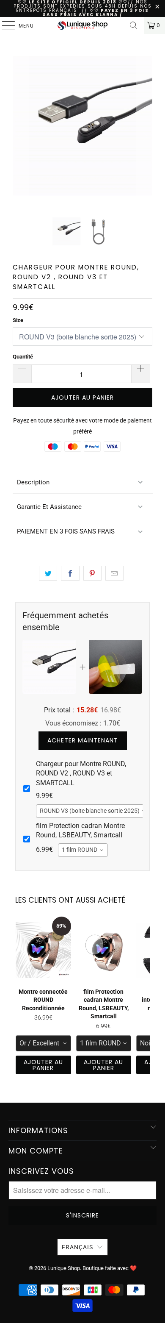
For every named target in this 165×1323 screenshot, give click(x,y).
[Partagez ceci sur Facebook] (70, 573)
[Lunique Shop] (82, 25)
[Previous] (20, 136)
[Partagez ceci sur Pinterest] (92, 573)
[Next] (144, 136)
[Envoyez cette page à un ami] (114, 573)
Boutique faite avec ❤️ (109, 1268)
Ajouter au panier (43, 1065)
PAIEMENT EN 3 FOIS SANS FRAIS (66, 531)
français (77, 1247)
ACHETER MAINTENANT (82, 740)
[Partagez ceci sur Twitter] (48, 573)
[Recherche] (134, 25)
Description (33, 482)
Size (18, 320)
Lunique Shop (63, 1268)
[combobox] (93, 811)
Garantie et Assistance (49, 507)
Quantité (23, 356)
